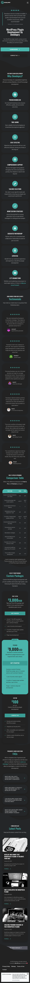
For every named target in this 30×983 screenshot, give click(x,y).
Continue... (6, 868)
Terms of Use (20, 966)
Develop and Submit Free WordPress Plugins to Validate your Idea (14, 857)
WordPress (17, 963)
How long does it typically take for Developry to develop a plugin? (13, 789)
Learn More (14, 49)
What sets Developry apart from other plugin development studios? (14, 811)
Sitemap (13, 966)
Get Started (15, 613)
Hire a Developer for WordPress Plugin (14, 891)
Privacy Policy (6, 966)
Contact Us (14, 55)
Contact (4, 969)
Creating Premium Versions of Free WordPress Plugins (13, 926)
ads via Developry (15, 980)
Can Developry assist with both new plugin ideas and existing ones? (13, 800)
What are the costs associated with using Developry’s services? (12, 778)
